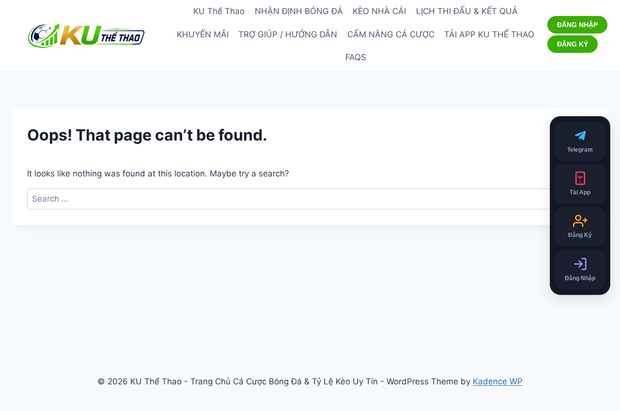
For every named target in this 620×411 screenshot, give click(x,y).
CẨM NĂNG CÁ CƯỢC (390, 34)
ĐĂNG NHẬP (577, 25)
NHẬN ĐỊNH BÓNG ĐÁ (299, 11)
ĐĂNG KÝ (572, 44)
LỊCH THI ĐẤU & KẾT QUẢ (467, 11)
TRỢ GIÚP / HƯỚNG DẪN (287, 34)
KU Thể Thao (219, 11)
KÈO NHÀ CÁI (379, 11)
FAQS (355, 57)
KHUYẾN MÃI (203, 34)
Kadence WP (498, 381)
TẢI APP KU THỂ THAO (489, 34)
